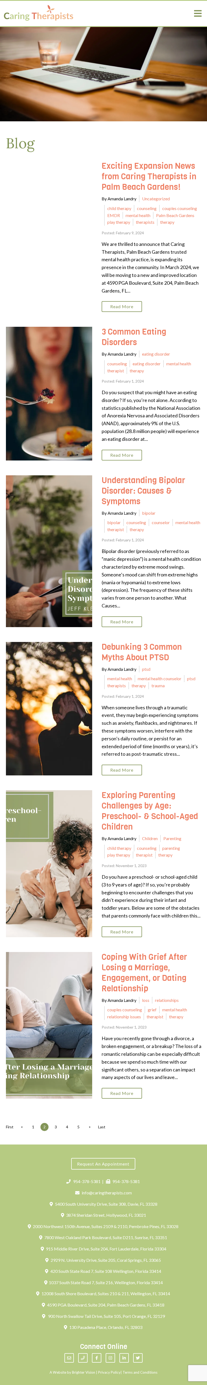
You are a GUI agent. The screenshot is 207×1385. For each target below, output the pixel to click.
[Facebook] (96, 1358)
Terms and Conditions (140, 1372)
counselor (161, 522)
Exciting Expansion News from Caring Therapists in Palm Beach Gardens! (149, 177)
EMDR (113, 215)
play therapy (118, 222)
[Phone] (83, 1358)
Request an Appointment (103, 1163)
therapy (167, 222)
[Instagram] (110, 1358)
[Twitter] (138, 1358)
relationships (167, 1000)
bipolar (149, 512)
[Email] (69, 1358)
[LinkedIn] (124, 1358)
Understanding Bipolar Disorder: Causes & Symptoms (143, 491)
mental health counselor (159, 678)
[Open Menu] (198, 13)
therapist (115, 370)
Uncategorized (156, 198)
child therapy (119, 208)
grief (152, 1009)
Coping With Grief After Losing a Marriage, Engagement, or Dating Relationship (144, 973)
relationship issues (124, 1016)
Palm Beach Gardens (175, 215)
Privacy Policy (109, 1372)
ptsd (146, 669)
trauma (158, 685)
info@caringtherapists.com (107, 1192)
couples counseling (179, 208)
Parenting (172, 838)
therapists (145, 222)
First (9, 1127)
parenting (171, 848)
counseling (147, 208)
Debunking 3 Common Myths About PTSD (142, 652)
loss (145, 1000)
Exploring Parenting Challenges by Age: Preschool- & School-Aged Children (150, 811)
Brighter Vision (83, 1372)
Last (101, 1127)
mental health (138, 215)
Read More (121, 306)
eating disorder (156, 353)
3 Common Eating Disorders (134, 337)
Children (150, 838)
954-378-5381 (87, 1181)
